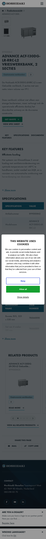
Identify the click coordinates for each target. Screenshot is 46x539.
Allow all (23, 289)
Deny (23, 281)
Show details (23, 297)
